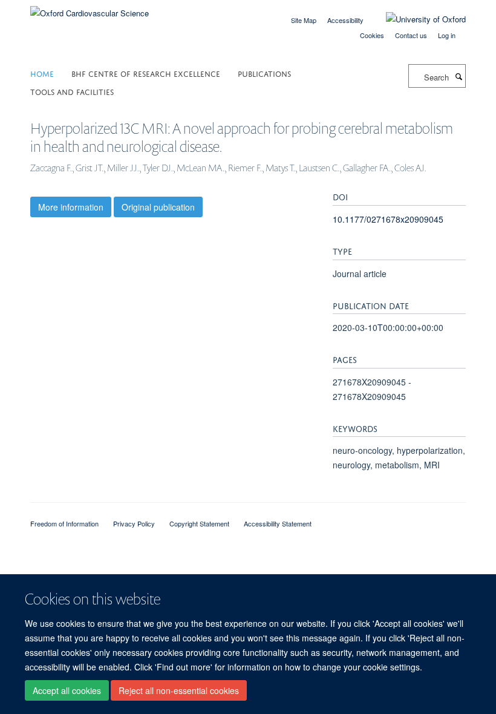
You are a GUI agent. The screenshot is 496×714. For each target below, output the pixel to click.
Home (42, 73)
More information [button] (70, 207)
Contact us (411, 35)
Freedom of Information (64, 523)
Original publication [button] (158, 207)
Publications (264, 73)
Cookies (372, 35)
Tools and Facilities (72, 91)
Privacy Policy (134, 523)
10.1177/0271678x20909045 (388, 219)
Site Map (303, 20)
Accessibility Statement (278, 523)
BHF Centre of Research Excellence (145, 73)
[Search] (458, 76)
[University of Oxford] (417, 19)
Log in (446, 35)
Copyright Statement (199, 523)
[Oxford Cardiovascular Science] (89, 9)
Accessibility (345, 20)
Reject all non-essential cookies (179, 690)
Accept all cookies (67, 690)
